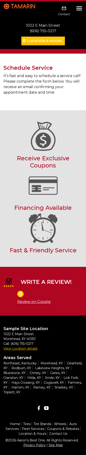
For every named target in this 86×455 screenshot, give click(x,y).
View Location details (20, 348)
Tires (27, 424)
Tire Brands (42, 424)
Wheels (60, 424)
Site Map (56, 445)
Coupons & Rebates (63, 429)
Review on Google (34, 301)
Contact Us (58, 434)
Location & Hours (44, 41)
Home (15, 424)
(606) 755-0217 (43, 31)
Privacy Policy (34, 445)
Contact (64, 14)
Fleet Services (33, 429)
